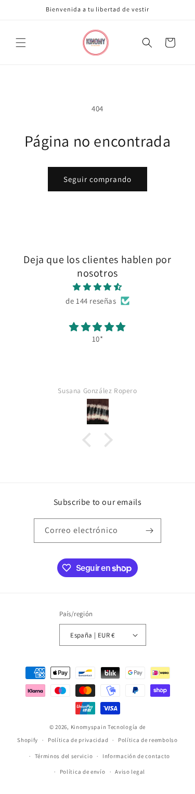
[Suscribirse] (149, 530)
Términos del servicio (64, 756)
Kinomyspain (89, 727)
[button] (20, 42)
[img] (97, 287)
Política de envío (83, 771)
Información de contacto (136, 756)
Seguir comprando (97, 179)
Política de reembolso (148, 740)
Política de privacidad (78, 740)
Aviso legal (130, 771)
